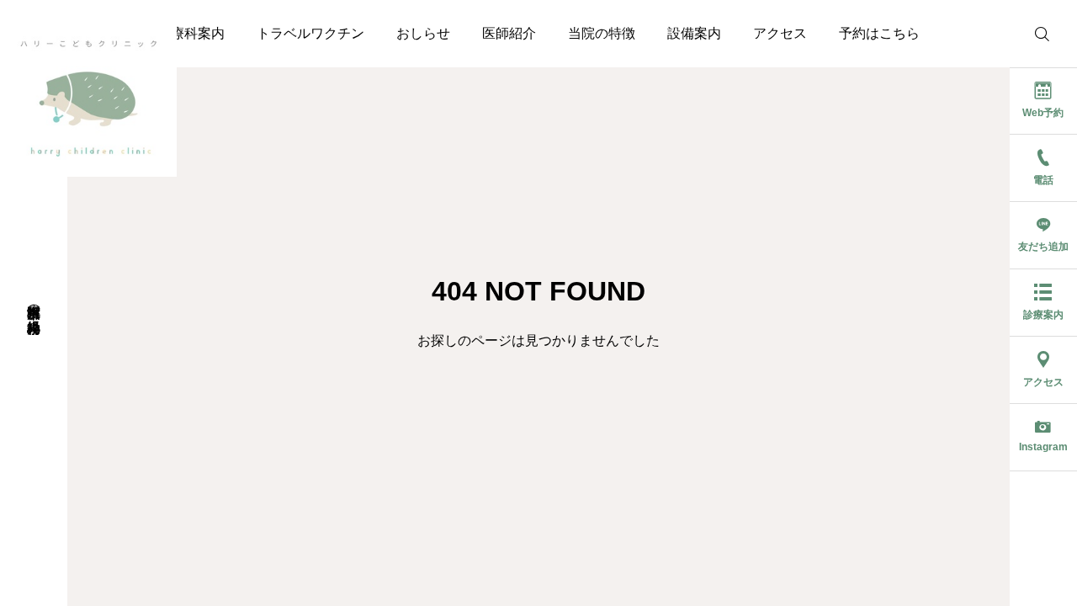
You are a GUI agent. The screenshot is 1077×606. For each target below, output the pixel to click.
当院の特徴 (601, 33)
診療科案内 (191, 33)
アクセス (780, 33)
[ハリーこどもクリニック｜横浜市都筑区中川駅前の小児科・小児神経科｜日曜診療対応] (88, 88)
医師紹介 (509, 33)
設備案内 (694, 33)
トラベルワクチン (310, 33)
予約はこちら (879, 33)
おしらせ (423, 33)
